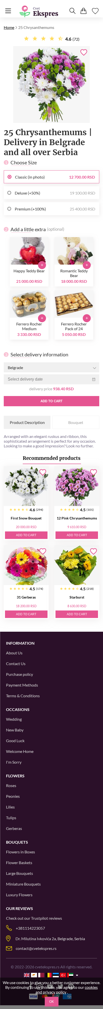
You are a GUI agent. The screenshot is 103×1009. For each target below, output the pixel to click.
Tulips (11, 817)
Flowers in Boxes (20, 851)
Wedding (14, 719)
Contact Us (16, 663)
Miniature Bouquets (23, 884)
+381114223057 (30, 928)
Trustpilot (39, 918)
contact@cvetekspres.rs (36, 948)
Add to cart (51, 401)
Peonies (13, 796)
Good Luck (15, 740)
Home (9, 27)
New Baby (15, 729)
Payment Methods (22, 685)
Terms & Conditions (23, 695)
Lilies (10, 807)
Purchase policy (19, 674)
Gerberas (14, 828)
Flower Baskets (19, 862)
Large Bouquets (19, 873)
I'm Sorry (14, 762)
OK (51, 1002)
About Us (14, 652)
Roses (11, 785)
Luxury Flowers (19, 894)
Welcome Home (20, 751)
